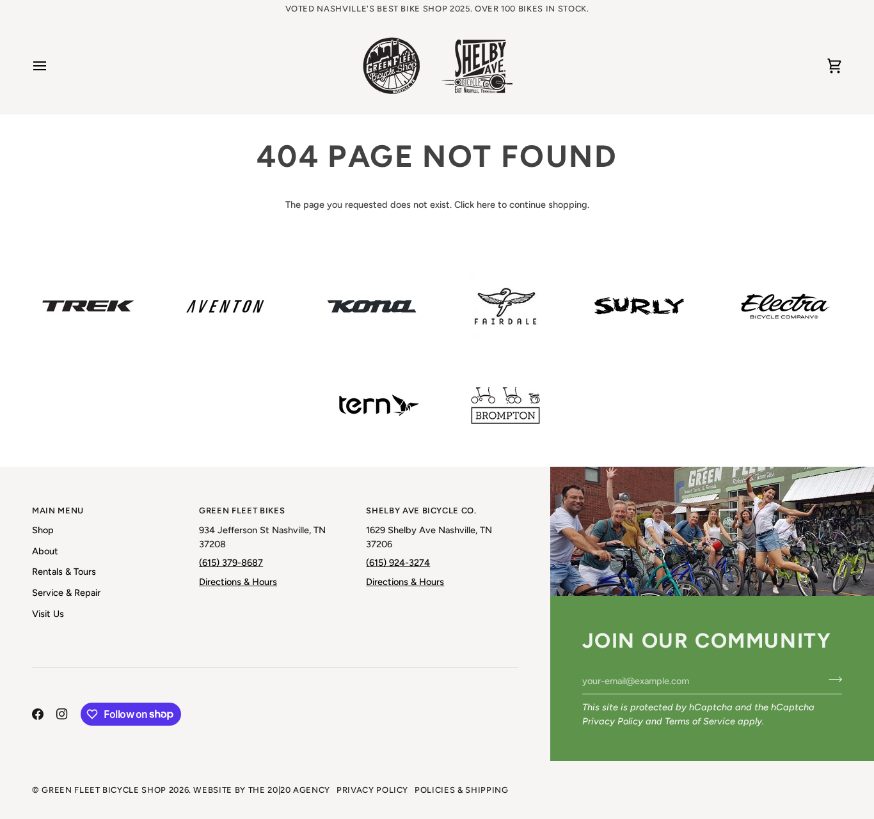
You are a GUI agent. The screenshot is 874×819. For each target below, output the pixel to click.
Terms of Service (700, 721)
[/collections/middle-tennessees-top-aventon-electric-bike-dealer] (225, 306)
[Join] (831, 679)
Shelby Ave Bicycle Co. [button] (421, 510)
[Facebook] (38, 714)
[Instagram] (62, 714)
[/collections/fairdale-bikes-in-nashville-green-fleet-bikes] (505, 306)
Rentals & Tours (64, 571)
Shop (43, 530)
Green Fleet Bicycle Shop (104, 790)
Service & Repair (66, 592)
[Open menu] (51, 66)
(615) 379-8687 (231, 562)
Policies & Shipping (461, 790)
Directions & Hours (238, 582)
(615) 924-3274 (398, 562)
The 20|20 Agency (289, 790)
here (486, 204)
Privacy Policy (612, 721)
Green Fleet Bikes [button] (242, 510)
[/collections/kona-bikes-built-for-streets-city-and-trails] (372, 306)
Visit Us (48, 614)
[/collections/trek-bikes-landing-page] (88, 305)
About (45, 551)
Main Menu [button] (58, 510)
